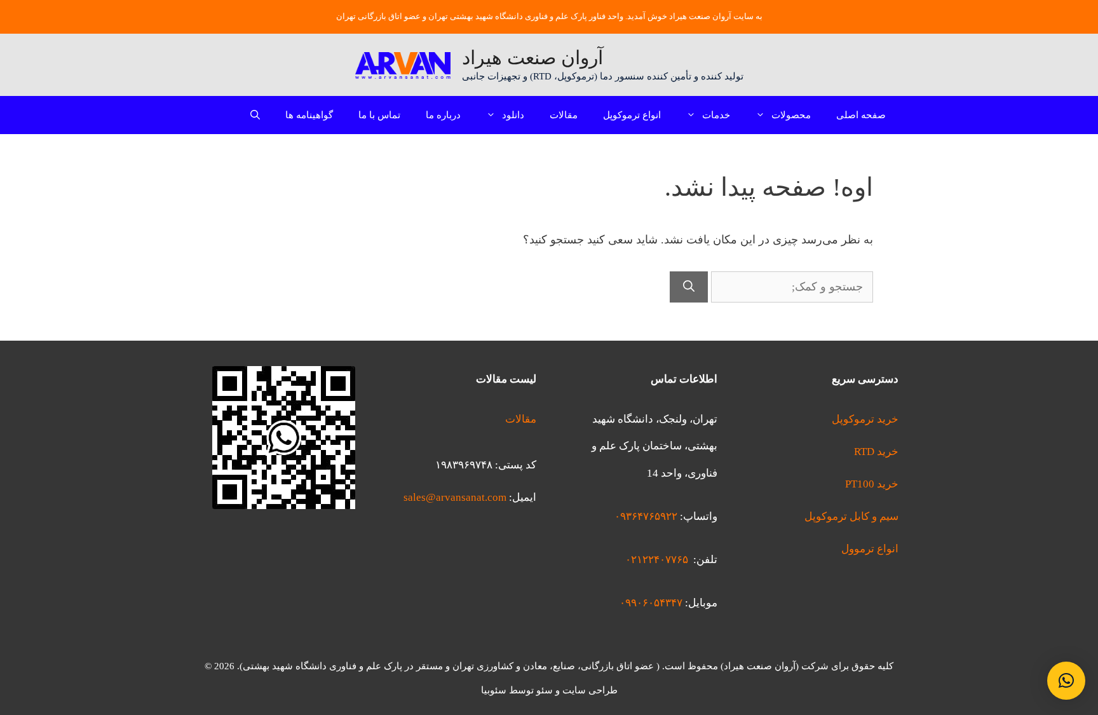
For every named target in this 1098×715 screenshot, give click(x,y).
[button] (1066, 681)
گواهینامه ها (309, 115)
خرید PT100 (871, 484)
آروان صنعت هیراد (532, 57)
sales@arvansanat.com (454, 497)
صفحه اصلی (861, 115)
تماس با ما (379, 115)
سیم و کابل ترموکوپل (851, 516)
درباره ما (443, 115)
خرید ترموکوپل (865, 419)
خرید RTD (876, 452)
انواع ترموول (869, 549)
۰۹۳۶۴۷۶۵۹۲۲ (645, 516)
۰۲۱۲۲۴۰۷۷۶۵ (656, 560)
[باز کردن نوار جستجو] (255, 115)
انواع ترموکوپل (632, 115)
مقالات (564, 115)
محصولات (791, 115)
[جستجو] (689, 287)
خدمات (716, 115)
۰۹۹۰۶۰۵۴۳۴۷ (651, 603)
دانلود (513, 115)
